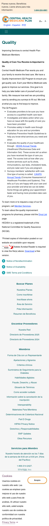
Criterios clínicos (24, 364)
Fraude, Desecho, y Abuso (24, 382)
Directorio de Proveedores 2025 (24, 334)
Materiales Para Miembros (24, 409)
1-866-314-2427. (24, 465)
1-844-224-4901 (40, 10)
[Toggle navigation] (6, 31)
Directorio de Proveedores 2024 (24, 339)
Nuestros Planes (24, 289)
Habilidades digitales (24, 377)
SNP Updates (24, 433)
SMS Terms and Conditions (19, 272)
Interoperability (24, 404)
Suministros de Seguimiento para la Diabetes (24, 371)
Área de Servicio (24, 304)
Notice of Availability (16, 266)
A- (46, 21)
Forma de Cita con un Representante (24, 355)
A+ (40, 21)
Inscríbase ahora (24, 299)
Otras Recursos (24, 438)
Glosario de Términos (24, 387)
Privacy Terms (8, 522)
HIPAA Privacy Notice (24, 423)
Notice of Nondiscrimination (19, 260)
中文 (24, 24)
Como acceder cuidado (24, 392)
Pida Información (24, 308)
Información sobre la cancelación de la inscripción (24, 398)
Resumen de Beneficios (24, 313)
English (7, 24)
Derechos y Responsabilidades (24, 428)
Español (16, 24)
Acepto (37, 480)
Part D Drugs (25, 419)
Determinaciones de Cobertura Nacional (24, 414)
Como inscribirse (24, 294)
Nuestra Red (24, 329)
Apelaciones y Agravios (25, 360)
